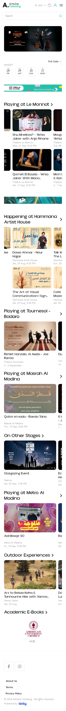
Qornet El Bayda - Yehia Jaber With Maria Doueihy (30, 176)
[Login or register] (55, 5)
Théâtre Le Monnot (23, 142)
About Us (11, 681)
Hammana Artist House (25, 260)
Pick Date (53, 61)
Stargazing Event (16, 474)
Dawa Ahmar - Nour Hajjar (28, 254)
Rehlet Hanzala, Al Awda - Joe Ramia (26, 356)
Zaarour (8, 480)
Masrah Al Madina (13, 423)
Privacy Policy (14, 693)
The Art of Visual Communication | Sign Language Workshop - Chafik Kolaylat (29, 294)
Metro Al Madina (13, 542)
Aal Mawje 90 (14, 536)
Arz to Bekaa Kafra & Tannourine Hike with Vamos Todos (25, 595)
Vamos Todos (11, 600)
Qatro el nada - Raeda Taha (25, 417)
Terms (9, 687)
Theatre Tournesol (13, 362)
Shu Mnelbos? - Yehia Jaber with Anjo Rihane (31, 137)
